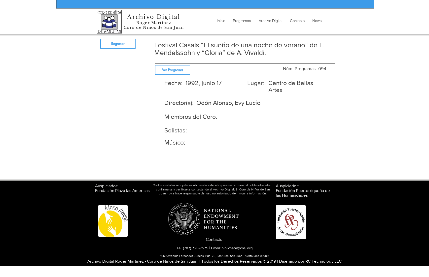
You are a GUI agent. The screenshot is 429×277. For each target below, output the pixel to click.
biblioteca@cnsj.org (237, 248)
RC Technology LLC (323, 261)
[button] (270, 20)
